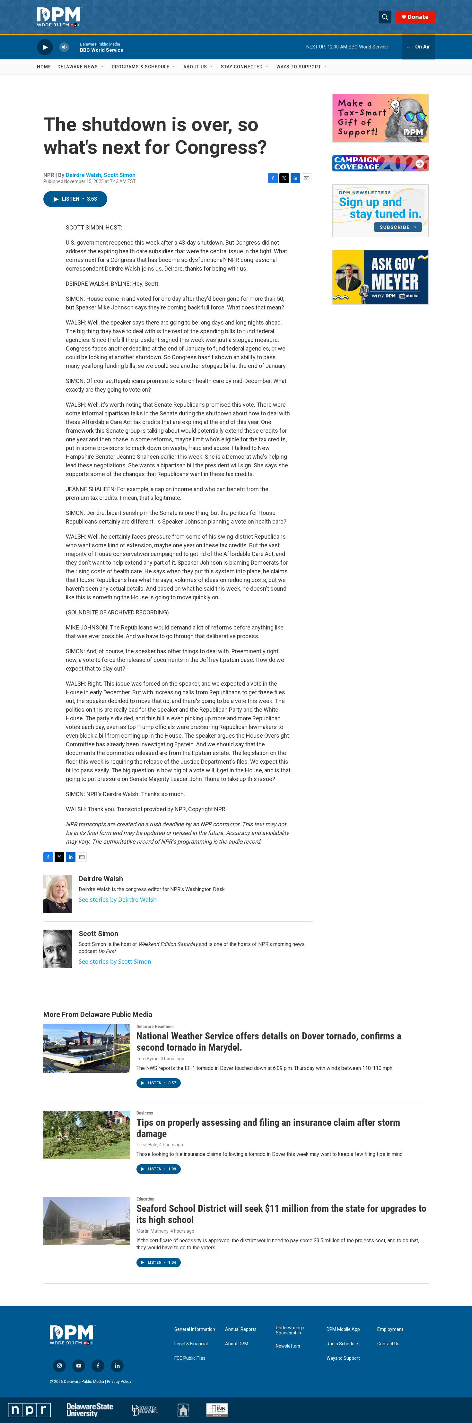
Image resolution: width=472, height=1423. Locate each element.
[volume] (64, 47)
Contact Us (388, 1343)
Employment (390, 1329)
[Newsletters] (380, 211)
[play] (45, 47)
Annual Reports (241, 1329)
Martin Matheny (152, 1231)
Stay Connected (242, 66)
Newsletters (288, 1346)
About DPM (236, 1343)
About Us (195, 66)
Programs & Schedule (141, 66)
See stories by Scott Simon (115, 961)
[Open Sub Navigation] (102, 66)
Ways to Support (298, 66)
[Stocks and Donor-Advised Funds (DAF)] (380, 118)
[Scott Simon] (57, 949)
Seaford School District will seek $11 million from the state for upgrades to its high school (281, 1214)
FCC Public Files (189, 1358)
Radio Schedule (342, 1343)
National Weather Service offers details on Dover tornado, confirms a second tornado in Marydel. (268, 1041)
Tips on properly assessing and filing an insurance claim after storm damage (268, 1128)
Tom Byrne (147, 1058)
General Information (194, 1329)
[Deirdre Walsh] (57, 894)
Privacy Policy (119, 1381)
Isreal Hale (146, 1144)
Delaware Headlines (154, 1026)
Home (44, 66)
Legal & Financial (191, 1343)
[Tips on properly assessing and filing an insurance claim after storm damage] (86, 1135)
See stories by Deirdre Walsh (118, 899)
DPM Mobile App (343, 1329)
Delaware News (77, 66)
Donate (418, 16)
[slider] (74, 47)
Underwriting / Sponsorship (290, 1330)
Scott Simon (119, 175)
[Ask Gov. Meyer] (380, 277)
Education (145, 1199)
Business (144, 1112)
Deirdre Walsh (83, 175)
